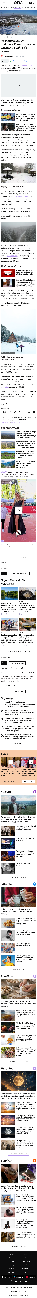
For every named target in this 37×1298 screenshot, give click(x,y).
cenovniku (5, 387)
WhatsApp (5, 422)
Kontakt (24, 1291)
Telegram (20, 422)
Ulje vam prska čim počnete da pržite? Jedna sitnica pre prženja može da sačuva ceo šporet (17, 728)
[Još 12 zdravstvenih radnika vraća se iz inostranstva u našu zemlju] (8, 948)
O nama (7, 1287)
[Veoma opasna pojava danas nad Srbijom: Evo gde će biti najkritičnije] (8, 273)
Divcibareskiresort (22, 196)
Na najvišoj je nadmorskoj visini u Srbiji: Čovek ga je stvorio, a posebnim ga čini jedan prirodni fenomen (18, 704)
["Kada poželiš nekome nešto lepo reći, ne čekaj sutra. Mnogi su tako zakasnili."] (8, 856)
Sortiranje (4, 668)
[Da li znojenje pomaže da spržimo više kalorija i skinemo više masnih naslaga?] (8, 960)
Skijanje (3, 562)
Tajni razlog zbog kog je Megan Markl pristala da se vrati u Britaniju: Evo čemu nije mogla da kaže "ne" (17, 720)
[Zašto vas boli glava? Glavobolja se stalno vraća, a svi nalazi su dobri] (8, 935)
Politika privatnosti (16, 1291)
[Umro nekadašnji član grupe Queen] (8, 868)
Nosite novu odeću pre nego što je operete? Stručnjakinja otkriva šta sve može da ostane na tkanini (17, 736)
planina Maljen (26, 65)
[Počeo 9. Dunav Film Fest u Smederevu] (8, 843)
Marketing (12, 1287)
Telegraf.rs (6, 3)
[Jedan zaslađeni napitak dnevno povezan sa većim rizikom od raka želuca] (18, 897)
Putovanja (4, 37)
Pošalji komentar (19, 573)
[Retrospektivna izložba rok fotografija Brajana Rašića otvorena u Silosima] (8, 831)
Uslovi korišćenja (27, 546)
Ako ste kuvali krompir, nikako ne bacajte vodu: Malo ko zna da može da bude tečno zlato (17, 712)
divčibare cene (14, 557)
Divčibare (4, 557)
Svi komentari (19, 691)
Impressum (19, 1287)
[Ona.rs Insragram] (21, 1281)
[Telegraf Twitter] (16, 1281)
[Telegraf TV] (26, 1281)
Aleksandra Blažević (9, 56)
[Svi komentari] (11, 668)
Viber (13, 422)
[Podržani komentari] (17, 668)
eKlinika (6, 884)
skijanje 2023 (25, 557)
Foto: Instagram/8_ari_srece (8, 352)
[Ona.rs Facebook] (11, 1281)
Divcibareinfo (12, 256)
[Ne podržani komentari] (22, 668)
